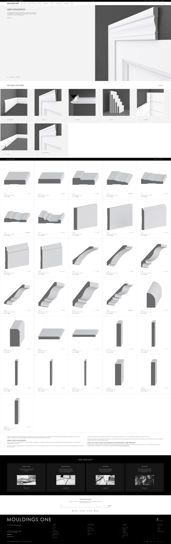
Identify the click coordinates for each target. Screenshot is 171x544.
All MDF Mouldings (45, 152)
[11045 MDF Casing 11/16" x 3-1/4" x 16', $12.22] (17, 216)
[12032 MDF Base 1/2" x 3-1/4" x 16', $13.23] (85, 216)
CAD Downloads (125, 533)
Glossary (89, 534)
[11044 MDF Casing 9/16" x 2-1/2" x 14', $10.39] (119, 178)
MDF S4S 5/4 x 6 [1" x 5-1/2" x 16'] (145, 389)
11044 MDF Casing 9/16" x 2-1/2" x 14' (112, 195)
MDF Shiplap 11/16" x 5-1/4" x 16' (43, 350)
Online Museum (125, 535)
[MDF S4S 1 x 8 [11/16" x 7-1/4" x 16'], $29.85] (17, 372)
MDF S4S (111, 119)
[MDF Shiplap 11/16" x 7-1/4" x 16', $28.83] (85, 333)
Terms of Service (27, 541)
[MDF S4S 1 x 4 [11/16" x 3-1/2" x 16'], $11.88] (119, 333)
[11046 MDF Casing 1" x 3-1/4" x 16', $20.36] (85, 178)
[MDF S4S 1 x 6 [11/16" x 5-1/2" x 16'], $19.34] (154, 333)
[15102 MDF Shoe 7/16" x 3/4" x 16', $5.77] (17, 333)
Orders (159, 530)
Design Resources (59, 3)
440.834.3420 (9, 534)
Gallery (39, 3)
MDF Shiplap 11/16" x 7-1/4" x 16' (77, 350)
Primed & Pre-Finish (55, 531)
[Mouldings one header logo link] (13, 3)
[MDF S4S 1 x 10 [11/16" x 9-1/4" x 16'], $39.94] (51, 372)
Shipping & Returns (161, 531)
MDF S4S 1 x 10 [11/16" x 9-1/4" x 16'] (43, 389)
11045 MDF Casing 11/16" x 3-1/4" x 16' (9, 234)
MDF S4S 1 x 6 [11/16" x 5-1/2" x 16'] (146, 350)
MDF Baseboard (10, 119)
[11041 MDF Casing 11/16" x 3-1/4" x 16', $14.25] (154, 178)
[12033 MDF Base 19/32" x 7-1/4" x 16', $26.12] (51, 255)
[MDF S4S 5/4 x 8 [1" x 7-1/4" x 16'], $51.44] (17, 411)
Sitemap (31, 541)
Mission (53, 528)
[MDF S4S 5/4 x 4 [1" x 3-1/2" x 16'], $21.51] (119, 372)
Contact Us (89, 527)
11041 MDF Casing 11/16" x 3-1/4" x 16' (146, 195)
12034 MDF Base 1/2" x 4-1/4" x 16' (146, 234)
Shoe (8, 154)
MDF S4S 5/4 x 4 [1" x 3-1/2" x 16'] (111, 389)
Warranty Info (90, 533)
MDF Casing (43, 119)
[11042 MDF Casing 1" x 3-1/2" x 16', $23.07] (51, 216)
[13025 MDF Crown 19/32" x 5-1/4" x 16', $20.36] (17, 294)
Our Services (54, 530)
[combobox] (160, 159)
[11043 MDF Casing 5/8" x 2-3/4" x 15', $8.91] (17, 178)
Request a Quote (90, 528)
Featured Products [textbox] (160, 159)
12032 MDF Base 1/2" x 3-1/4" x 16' (77, 234)
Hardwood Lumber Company (16, 525)
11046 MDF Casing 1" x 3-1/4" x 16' (77, 195)
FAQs (88, 531)
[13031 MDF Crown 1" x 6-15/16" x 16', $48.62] (154, 255)
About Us (53, 527)
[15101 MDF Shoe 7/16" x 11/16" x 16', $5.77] (154, 294)
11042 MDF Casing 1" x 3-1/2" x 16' (43, 234)
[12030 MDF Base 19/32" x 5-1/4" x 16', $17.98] (17, 255)
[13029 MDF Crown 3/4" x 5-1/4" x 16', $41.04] (85, 255)
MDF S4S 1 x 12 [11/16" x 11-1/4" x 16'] (77, 389)
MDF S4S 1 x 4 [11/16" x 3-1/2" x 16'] (111, 350)
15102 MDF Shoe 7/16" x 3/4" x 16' (9, 350)
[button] (28, 193)
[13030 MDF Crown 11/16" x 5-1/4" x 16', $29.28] (119, 255)
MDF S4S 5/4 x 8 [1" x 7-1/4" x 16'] (8, 428)
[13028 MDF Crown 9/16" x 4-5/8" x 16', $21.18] (51, 294)
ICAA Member (54, 537)
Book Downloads (125, 527)
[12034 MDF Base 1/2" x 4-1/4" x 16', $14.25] (154, 216)
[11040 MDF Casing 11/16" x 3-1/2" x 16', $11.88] (51, 178)
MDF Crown (77, 119)
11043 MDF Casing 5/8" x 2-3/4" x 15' (9, 195)
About (72, 3)
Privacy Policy (23, 541)
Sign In (159, 527)
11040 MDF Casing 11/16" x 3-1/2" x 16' (43, 195)
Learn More (9, 17)
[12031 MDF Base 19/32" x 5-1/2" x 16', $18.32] (119, 216)
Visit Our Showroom (10, 536)
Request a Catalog (91, 530)
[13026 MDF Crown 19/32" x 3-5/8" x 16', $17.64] (85, 294)
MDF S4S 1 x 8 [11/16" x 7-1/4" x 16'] (9, 389)
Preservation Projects (55, 533)
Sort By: (155, 159)
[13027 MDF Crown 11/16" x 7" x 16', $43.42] (119, 294)
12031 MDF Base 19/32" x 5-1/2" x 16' (111, 234)
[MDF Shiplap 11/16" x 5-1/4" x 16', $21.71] (51, 333)
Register (159, 528)
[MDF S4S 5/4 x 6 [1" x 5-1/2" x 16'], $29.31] (154, 372)
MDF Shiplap (146, 119)
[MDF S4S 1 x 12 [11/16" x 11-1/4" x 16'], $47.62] (85, 372)
